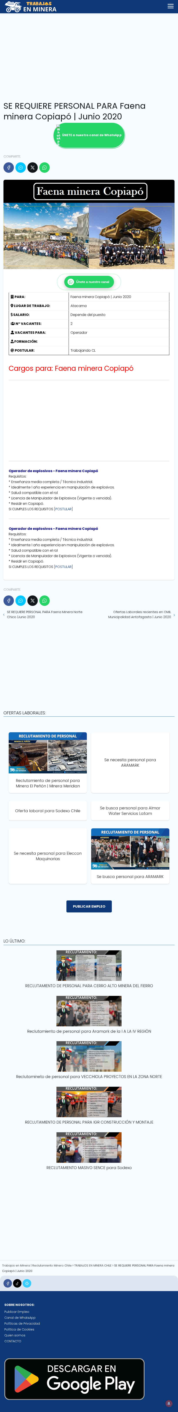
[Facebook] (8, 167)
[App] (27, 1283)
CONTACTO (12, 1341)
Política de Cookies (19, 1329)
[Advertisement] (89, 55)
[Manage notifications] (168, 1403)
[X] (32, 167)
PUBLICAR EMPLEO (89, 906)
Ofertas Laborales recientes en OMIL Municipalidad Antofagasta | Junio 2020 (139, 614)
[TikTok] (17, 1283)
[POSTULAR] (63, 509)
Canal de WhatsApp (20, 1317)
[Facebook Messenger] (20, 167)
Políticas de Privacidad (22, 1323)
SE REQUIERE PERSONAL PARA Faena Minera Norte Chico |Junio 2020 (44, 614)
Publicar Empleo (16, 1312)
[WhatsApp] (44, 167)
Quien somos (14, 1335)
